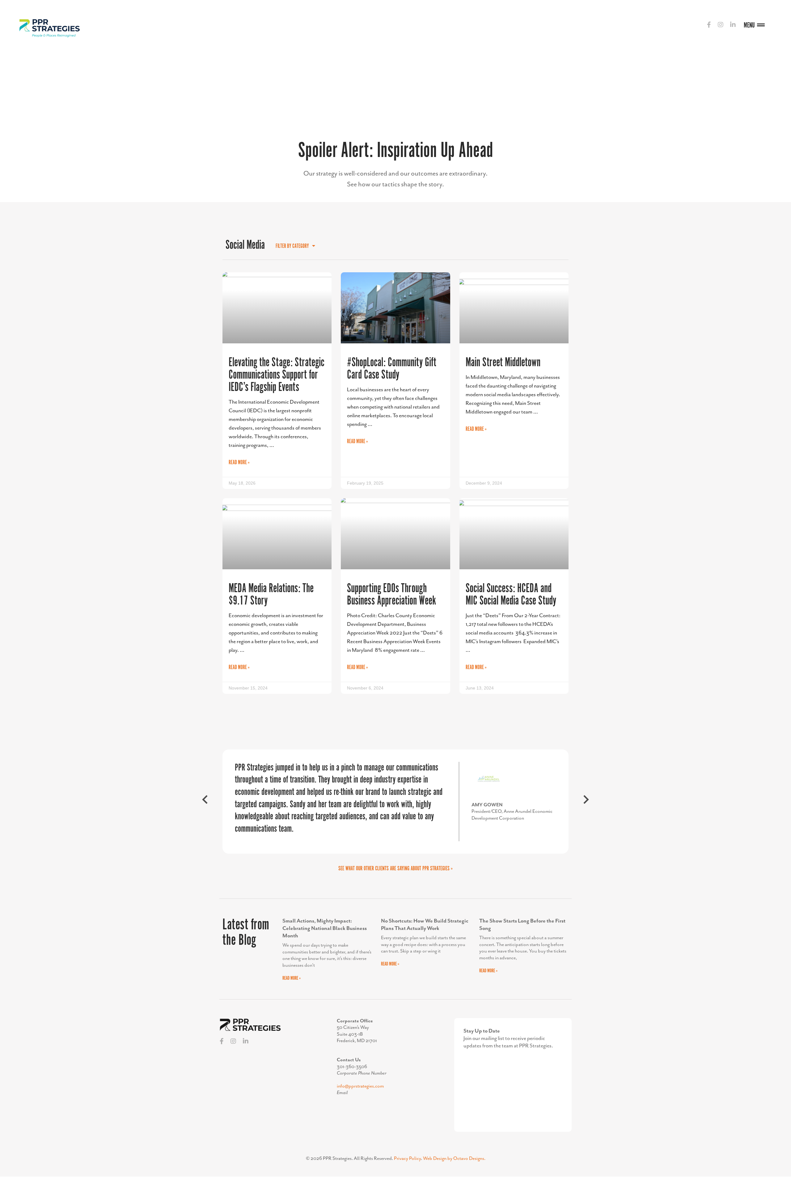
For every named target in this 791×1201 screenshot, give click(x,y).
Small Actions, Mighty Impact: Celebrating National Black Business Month (324, 928)
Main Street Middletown (503, 362)
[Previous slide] (205, 801)
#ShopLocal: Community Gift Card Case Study (391, 368)
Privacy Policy (407, 1158)
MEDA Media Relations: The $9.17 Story (271, 594)
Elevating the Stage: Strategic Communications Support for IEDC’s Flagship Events (276, 375)
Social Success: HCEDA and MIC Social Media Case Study (511, 594)
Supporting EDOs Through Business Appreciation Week (391, 594)
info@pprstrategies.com (360, 1086)
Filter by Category (292, 246)
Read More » (239, 462)
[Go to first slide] (585, 801)
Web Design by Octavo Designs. (454, 1158)
